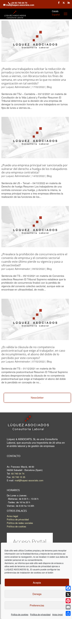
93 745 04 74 (17, 473)
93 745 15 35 (18, 477)
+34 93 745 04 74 (18, 2)
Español (56, 14)
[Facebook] (68, 588)
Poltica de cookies (19, 614)
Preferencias (37, 605)
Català (55, 11)
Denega (37, 594)
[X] (68, 594)
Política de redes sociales (20, 523)
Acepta (37, 582)
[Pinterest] (68, 601)
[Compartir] (68, 613)
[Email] (68, 607)
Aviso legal (57, 614)
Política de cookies (16, 526)
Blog (49, 87)
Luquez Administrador (18, 87)
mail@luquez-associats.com (29, 480)
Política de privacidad (40, 614)
